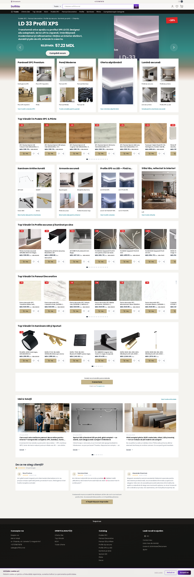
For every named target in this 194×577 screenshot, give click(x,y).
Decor (101, 560)
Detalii (22, 450)
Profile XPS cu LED (105, 548)
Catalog (103, 531)
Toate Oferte (60, 545)
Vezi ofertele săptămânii (109, 109)
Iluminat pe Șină (105, 551)
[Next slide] (174, 47)
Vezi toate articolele (168, 399)
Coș (27, 153)
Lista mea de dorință (151, 543)
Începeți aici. (101, 386)
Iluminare (90, 12)
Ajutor (145, 549)
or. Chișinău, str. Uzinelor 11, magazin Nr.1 (26, 541)
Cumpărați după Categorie (114, 12)
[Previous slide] (20, 47)
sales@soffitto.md (18, 548)
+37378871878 (99, 1)
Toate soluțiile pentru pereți (69, 109)
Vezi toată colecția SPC (26, 109)
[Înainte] (176, 481)
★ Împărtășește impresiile (97, 502)
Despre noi (15, 535)
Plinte (99, 12)
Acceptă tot (184, 573)
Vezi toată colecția (107, 215)
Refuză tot (171, 573)
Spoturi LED (103, 554)
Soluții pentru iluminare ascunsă (153, 109)
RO (148, 536)
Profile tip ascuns (105, 545)
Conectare (97, 382)
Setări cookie (158, 573)
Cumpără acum (57, 54)
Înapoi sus (97, 521)
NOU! (46, 12)
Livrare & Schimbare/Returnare (155, 546)
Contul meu (147, 540)
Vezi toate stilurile (148, 215)
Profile (81, 12)
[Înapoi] (18, 481)
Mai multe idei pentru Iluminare (29, 215)
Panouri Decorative (69, 12)
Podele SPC (55, 12)
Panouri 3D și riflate (106, 541)
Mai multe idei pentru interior (69, 215)
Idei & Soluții (15, 538)
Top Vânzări (37, 12)
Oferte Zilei (25, 12)
